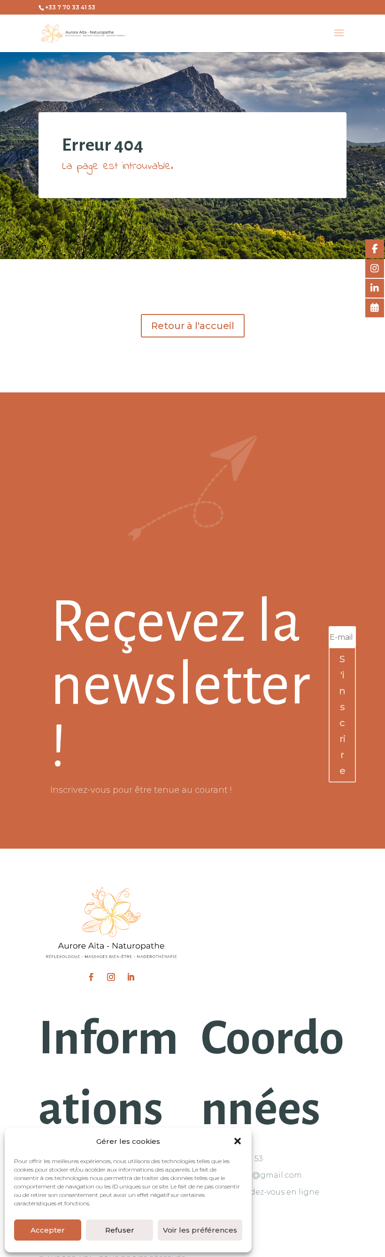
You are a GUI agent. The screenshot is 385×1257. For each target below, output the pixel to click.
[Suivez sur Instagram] (111, 977)
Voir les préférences (200, 1230)
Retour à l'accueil (192, 325)
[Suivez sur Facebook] (92, 977)
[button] (237, 1141)
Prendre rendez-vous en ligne (260, 1192)
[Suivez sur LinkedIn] (131, 977)
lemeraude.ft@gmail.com (252, 1175)
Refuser (119, 1230)
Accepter (48, 1230)
